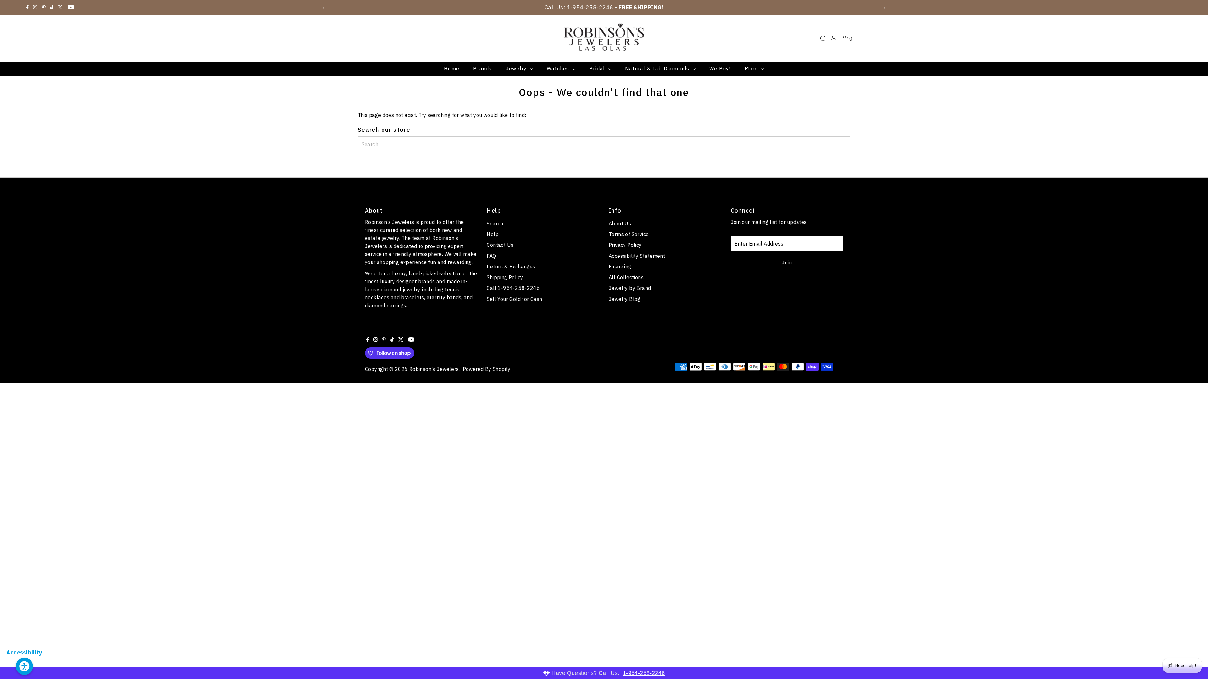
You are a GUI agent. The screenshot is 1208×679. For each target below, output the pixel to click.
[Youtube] (71, 7)
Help (493, 234)
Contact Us (500, 245)
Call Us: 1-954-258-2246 (579, 7)
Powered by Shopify (487, 369)
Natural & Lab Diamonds (658, 68)
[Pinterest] (44, 7)
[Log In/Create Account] (833, 38)
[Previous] (324, 8)
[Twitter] (60, 7)
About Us (620, 223)
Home (451, 68)
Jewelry (517, 68)
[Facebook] (27, 7)
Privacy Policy (625, 245)
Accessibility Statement (637, 256)
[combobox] (604, 144)
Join (787, 262)
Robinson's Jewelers (434, 369)
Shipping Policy (505, 277)
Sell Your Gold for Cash (514, 299)
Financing (620, 266)
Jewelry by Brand (630, 288)
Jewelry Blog (624, 299)
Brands (482, 68)
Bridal (598, 68)
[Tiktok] (51, 7)
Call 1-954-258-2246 (513, 288)
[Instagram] (35, 7)
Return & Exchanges (511, 266)
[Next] (884, 8)
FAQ (491, 256)
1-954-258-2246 (644, 673)
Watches (559, 68)
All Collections (626, 277)
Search (495, 223)
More (752, 68)
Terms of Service (629, 234)
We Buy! (719, 68)
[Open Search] (823, 38)
